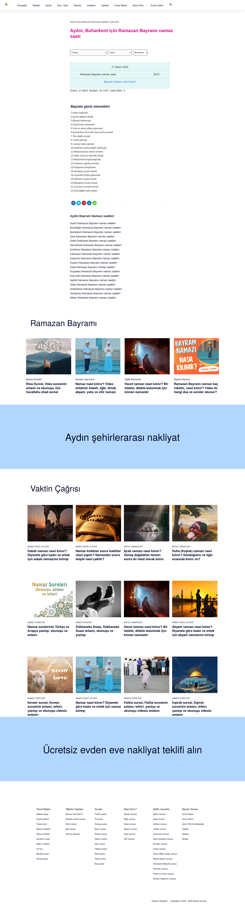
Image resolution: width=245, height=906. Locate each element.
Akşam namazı (130, 828)
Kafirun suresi (101, 838)
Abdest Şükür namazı (162, 858)
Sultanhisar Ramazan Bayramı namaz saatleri (96, 289)
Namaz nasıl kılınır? (74, 814)
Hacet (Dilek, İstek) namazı (165, 853)
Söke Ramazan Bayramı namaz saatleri (92, 284)
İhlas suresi (100, 853)
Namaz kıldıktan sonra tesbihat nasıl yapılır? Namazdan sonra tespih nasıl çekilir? (98, 555)
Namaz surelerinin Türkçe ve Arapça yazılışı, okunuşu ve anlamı (48, 630)
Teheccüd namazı (161, 833)
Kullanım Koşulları (160, 900)
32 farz (39, 848)
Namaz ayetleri (43, 833)
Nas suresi (99, 863)
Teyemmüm (41, 824)
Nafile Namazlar (133, 379)
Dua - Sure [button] (62, 5)
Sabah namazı (130, 814)
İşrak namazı (159, 819)
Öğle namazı (129, 819)
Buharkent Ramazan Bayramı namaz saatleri (95, 232)
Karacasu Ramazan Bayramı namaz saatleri (95, 254)
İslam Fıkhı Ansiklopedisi (193, 824)
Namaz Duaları (84, 622)
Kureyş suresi (101, 824)
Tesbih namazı (159, 828)
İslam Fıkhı (138, 5)
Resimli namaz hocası (75, 819)
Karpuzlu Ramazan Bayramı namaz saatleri (94, 258)
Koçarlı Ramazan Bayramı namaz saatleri (93, 262)
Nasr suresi (100, 843)
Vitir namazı (129, 838)
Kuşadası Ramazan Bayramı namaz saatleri (95, 271)
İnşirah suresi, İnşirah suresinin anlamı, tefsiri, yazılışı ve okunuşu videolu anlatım (191, 708)
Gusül (48, 5)
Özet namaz (71, 824)
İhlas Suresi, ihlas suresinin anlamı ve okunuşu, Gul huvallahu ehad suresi (46, 387)
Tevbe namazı (159, 848)
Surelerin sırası (43, 838)
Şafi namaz (71, 828)
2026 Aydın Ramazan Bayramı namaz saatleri (94, 22)
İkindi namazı (130, 824)
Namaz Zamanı (200, 900)
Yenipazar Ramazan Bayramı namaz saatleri (95, 293)
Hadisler (91, 5)
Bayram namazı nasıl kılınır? (120, 81)
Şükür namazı (159, 814)
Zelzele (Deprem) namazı (164, 878)
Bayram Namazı (182, 379)
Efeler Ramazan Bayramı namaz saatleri (93, 297)
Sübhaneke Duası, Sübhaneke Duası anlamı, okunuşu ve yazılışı (97, 630)
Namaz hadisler (43, 828)
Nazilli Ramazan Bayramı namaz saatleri (93, 280)
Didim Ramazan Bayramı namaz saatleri (93, 240)
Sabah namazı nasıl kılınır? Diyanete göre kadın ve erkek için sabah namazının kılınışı (49, 555)
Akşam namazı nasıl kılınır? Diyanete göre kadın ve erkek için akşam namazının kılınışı (193, 630)
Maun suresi (100, 828)
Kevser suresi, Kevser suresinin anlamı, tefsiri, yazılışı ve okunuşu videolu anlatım (47, 708)
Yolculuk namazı (160, 868)
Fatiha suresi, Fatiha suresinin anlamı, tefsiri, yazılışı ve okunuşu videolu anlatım (146, 706)
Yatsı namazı (129, 833)
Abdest (36, 5)
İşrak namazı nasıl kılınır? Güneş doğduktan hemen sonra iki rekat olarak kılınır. (144, 555)
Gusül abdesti (42, 819)
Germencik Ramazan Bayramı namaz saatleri (96, 245)
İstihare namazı (160, 824)
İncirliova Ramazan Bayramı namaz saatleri (94, 249)
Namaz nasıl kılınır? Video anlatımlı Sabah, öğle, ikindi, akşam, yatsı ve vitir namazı (95, 387)
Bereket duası (42, 853)
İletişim (185, 838)
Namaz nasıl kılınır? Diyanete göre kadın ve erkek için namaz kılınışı (98, 706)
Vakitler (105, 5)
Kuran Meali (121, 5)
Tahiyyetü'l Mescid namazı (165, 863)
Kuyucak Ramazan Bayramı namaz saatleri (94, 275)
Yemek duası (42, 858)
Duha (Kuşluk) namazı (163, 838)
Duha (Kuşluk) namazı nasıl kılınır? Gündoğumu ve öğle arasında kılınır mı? (192, 555)
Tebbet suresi (101, 848)
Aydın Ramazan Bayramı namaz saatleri (93, 223)
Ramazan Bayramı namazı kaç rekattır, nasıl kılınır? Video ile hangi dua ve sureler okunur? (196, 387)
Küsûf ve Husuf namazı (163, 873)
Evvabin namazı (160, 843)
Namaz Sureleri (34, 379)
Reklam (185, 833)
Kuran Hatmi (157, 5)
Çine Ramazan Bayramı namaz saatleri (92, 236)
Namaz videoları (73, 833)
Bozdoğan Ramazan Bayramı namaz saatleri (95, 227)
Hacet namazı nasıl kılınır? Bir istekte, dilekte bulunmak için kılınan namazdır (146, 387)
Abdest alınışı (42, 814)
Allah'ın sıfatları (43, 843)
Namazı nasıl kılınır (85, 379)
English (185, 828)
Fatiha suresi (100, 814)
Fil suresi (99, 819)
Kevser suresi (101, 833)
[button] (22, 5)
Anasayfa (22, 5)
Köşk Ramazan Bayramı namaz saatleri (92, 267)
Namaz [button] (77, 5)
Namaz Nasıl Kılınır (38, 546)
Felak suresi (100, 858)
